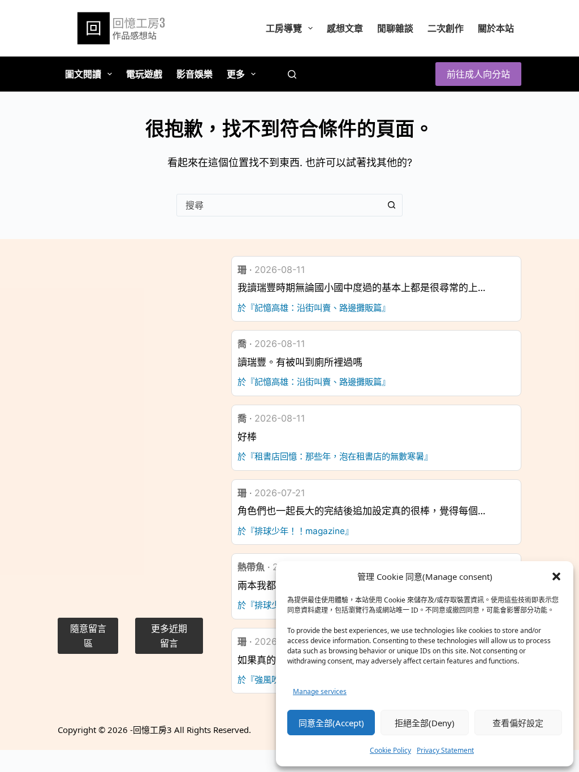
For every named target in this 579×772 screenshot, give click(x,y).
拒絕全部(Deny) (425, 722)
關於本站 (496, 28)
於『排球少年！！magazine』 (295, 531)
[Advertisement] (130, 425)
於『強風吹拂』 (267, 679)
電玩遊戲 (144, 74)
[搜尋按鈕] (391, 205)
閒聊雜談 (395, 28)
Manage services (320, 691)
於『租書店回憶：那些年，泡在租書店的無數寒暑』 (335, 456)
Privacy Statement (445, 750)
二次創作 (445, 28)
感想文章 (345, 28)
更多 (236, 74)
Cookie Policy (390, 750)
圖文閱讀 (83, 74)
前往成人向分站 (478, 74)
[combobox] (279, 205)
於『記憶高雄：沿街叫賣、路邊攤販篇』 (313, 307)
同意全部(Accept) (331, 722)
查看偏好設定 (517, 722)
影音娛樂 (194, 74)
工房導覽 (284, 28)
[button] (556, 576)
